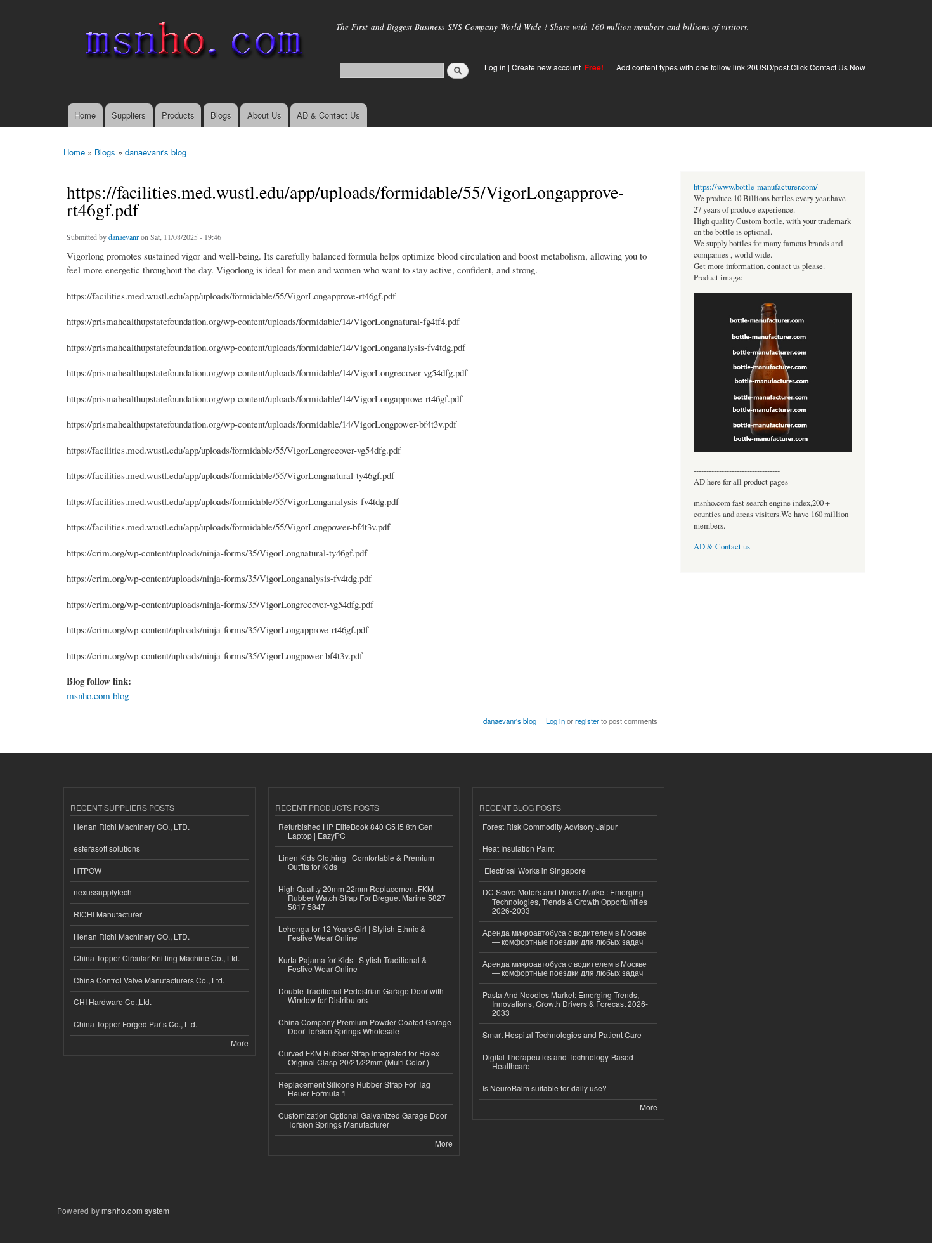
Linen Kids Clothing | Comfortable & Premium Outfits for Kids (356, 862)
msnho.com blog (98, 695)
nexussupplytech (103, 891)
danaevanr (123, 237)
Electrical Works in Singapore (534, 870)
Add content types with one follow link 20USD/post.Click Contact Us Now (740, 67)
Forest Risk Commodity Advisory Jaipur (550, 826)
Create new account (547, 67)
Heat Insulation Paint (518, 848)
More (240, 1042)
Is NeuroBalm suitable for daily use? (544, 1087)
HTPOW (87, 870)
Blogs (220, 115)
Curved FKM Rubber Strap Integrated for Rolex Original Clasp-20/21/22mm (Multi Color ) (358, 1057)
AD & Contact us (722, 546)
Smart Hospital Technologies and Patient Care (562, 1034)
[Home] (192, 43)
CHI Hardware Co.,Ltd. (113, 1001)
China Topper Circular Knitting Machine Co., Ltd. (157, 957)
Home (85, 115)
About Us (264, 115)
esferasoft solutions (107, 848)
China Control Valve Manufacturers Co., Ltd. (149, 980)
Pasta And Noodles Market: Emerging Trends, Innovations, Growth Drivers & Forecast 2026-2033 (565, 1003)
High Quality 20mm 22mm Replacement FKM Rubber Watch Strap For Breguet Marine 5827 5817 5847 (362, 897)
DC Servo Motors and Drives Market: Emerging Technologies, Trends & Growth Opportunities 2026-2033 (564, 901)
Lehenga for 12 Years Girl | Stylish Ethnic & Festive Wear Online (351, 933)
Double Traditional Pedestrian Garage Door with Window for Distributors (361, 995)
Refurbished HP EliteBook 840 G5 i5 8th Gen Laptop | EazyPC (355, 831)
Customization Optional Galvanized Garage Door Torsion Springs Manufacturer (362, 1119)
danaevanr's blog (155, 152)
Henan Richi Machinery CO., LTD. (132, 826)
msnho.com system (135, 1210)
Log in (495, 67)
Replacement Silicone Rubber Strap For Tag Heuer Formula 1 (354, 1088)
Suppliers (129, 115)
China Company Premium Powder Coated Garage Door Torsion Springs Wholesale (364, 1026)
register (587, 721)
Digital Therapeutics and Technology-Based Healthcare (557, 1061)
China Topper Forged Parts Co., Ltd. (135, 1023)
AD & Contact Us (328, 115)
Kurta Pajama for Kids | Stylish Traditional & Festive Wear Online (352, 964)
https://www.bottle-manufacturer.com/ (756, 186)
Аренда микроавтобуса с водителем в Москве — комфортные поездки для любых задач (564, 937)
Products (178, 115)
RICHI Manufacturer (108, 914)
